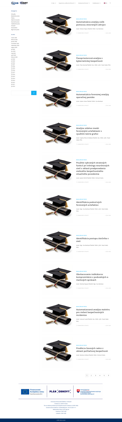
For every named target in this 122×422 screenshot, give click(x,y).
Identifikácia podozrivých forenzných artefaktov (89, 203)
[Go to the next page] (108, 375)
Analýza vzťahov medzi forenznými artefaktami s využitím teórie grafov (89, 131)
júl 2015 (13, 76)
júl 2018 (13, 70)
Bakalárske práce (81, 19)
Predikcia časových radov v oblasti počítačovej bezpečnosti (92, 349)
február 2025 (14, 57)
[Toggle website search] (110, 3)
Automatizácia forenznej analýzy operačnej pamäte (92, 96)
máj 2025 (13, 53)
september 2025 (15, 45)
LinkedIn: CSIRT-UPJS (61, 413)
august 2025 (14, 47)
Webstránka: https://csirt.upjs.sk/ (61, 409)
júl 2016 (13, 74)
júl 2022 (13, 63)
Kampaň (13, 25)
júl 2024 (13, 59)
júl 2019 (13, 69)
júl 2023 (13, 61)
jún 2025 (13, 51)
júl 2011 (13, 84)
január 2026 (14, 41)
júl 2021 (13, 65)
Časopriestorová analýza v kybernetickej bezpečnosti (89, 59)
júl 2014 (13, 78)
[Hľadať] (34, 93)
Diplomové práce (15, 20)
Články (13, 18)
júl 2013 (13, 80)
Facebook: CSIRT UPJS (61, 411)
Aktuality (13, 14)
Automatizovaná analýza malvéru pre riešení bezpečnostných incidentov (93, 312)
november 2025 (15, 43)
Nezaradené (14, 27)
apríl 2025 (13, 55)
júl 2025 (13, 49)
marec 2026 (14, 37)
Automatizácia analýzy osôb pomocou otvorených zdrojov (91, 23)
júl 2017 (13, 72)
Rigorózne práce (15, 29)
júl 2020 (13, 67)
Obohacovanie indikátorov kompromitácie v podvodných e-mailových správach (92, 277)
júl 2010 (13, 86)
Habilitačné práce (15, 24)
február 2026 (14, 39)
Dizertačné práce (15, 22)
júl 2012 (13, 82)
